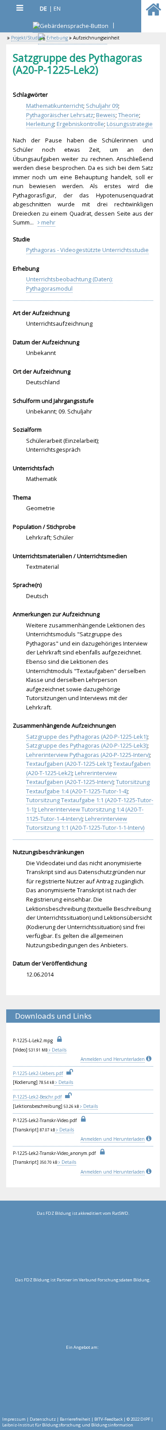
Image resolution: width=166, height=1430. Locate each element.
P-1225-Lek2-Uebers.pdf (38, 1073)
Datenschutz (43, 1419)
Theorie (128, 115)
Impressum (14, 1419)
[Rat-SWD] (83, 1247)
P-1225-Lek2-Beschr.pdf (37, 1097)
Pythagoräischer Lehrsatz (59, 115)
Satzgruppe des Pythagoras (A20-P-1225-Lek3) (86, 745)
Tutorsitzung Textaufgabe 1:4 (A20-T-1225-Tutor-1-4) (88, 786)
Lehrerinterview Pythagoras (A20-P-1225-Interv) (88, 755)
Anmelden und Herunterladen (113, 1059)
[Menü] (19, 8)
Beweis (106, 115)
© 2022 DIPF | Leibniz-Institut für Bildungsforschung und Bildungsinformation (77, 1422)
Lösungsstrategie (130, 124)
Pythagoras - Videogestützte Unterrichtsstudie (87, 250)
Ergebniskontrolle (80, 124)
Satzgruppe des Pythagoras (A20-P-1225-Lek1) (86, 737)
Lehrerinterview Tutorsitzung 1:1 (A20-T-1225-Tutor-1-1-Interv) (85, 823)
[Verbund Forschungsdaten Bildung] (83, 1313)
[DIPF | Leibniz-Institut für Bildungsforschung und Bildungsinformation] (82, 1380)
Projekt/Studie (26, 38)
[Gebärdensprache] (70, 27)
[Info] (149, 1059)
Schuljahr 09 (102, 106)
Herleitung (40, 124)
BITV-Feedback (108, 1419)
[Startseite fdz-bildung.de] (153, 13)
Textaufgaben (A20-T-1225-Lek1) (68, 764)
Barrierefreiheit (75, 1419)
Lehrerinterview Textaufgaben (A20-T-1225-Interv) (71, 777)
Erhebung (57, 38)
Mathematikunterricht (54, 106)
